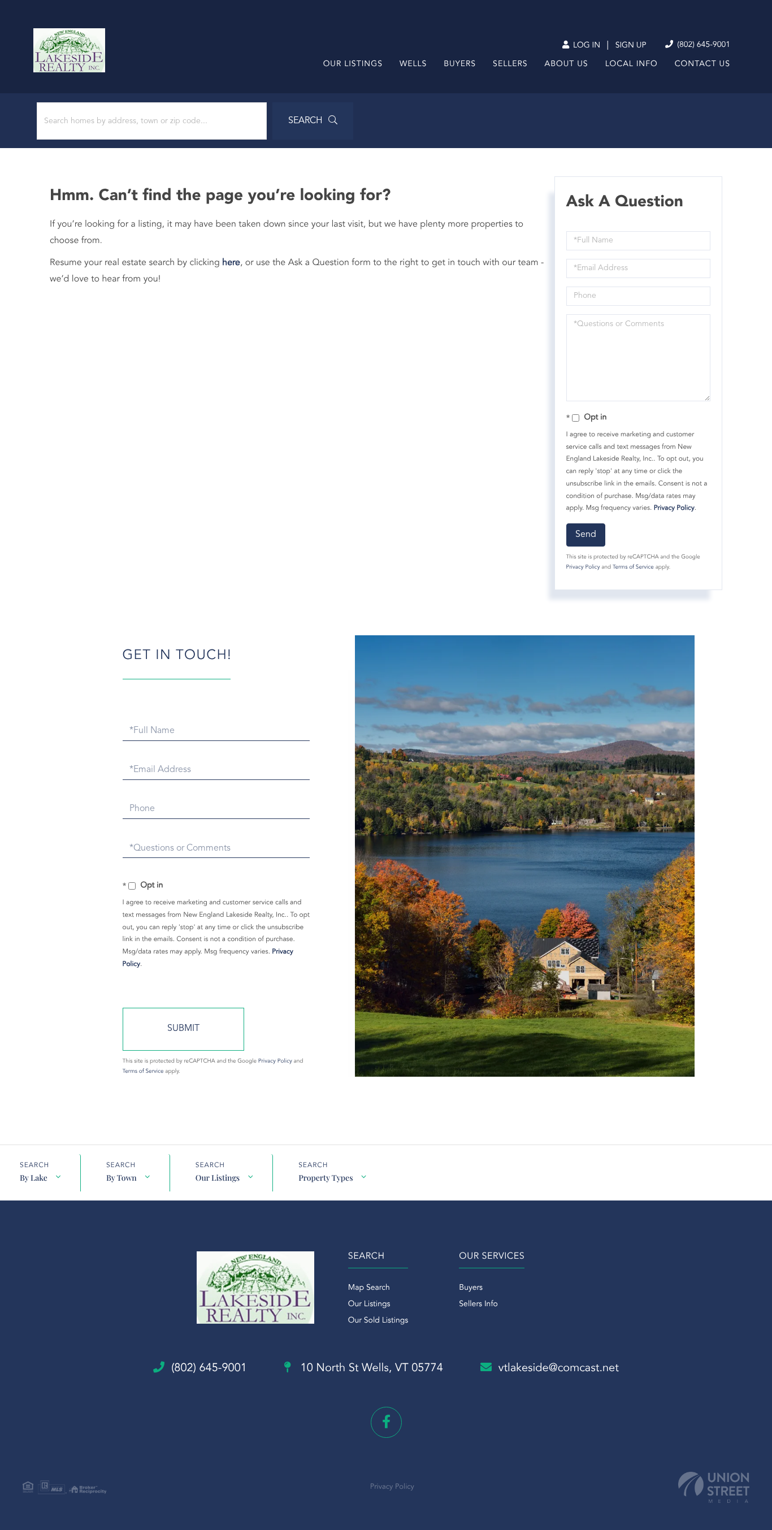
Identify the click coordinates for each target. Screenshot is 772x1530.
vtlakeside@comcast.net (558, 1368)
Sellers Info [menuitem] (478, 1304)
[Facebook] (386, 1422)
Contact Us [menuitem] (702, 64)
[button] (312, 121)
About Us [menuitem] (566, 64)
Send (585, 534)
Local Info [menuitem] (631, 64)
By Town (121, 1177)
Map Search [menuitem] (369, 1288)
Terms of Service (633, 567)
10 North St (370, 1368)
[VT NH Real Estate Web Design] (713, 1487)
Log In (585, 46)
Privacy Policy (674, 508)
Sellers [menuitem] (510, 64)
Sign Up (631, 46)
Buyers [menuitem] (460, 64)
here (231, 262)
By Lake (33, 1177)
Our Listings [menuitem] (353, 64)
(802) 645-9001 (702, 45)
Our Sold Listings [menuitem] (378, 1321)
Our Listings (218, 1177)
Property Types (325, 1177)
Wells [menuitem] (413, 64)
